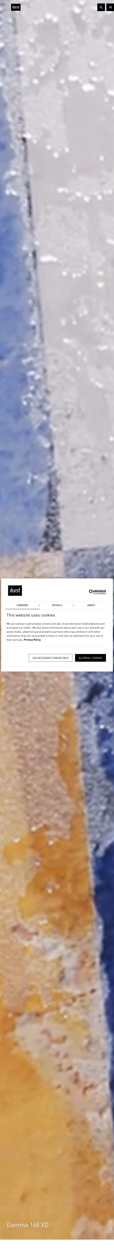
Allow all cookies (90, 658)
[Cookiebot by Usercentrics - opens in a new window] (94, 592)
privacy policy (32, 640)
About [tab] (91, 605)
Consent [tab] (23, 605)
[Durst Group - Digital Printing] (16, 10)
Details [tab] (57, 605)
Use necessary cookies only (50, 658)
